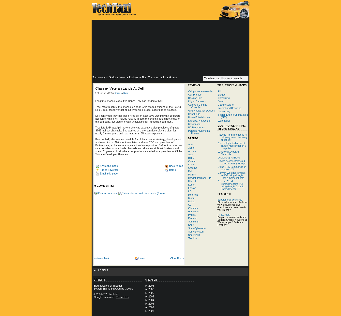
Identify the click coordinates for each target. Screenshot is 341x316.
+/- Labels (101, 270)
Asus (191, 154)
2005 (151, 296)
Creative (192, 168)
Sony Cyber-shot (197, 228)
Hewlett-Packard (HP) (200, 178)
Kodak (191, 184)
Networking (194, 124)
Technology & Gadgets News (109, 77)
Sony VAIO (194, 235)
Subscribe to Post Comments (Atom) (143, 193)
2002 (151, 307)
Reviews (134, 77)
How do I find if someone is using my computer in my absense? (232, 137)
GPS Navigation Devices (201, 110)
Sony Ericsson (196, 231)
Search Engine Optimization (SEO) (233, 116)
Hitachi (192, 181)
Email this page (108, 173)
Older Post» (177, 258)
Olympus (193, 208)
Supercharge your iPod (229, 199)
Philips (192, 215)
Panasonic (194, 211)
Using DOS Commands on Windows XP (232, 168)
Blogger (222, 94)
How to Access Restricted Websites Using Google (232, 162)
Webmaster (224, 120)
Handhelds (194, 114)
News (125, 93)
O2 (189, 204)
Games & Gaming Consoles (197, 106)
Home (172, 169)
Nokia (191, 201)
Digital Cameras (197, 101)
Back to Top (175, 165)
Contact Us (122, 297)
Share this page (108, 165)
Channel (118, 93)
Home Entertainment (199, 117)
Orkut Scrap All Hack (229, 157)
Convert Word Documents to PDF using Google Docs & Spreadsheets (231, 175)
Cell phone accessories (201, 91)
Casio (191, 164)
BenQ (191, 158)
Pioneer (192, 218)
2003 (151, 303)
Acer (190, 144)
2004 (151, 300)
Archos (192, 151)
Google (129, 288)
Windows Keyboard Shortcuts (228, 153)
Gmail (221, 101)
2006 (151, 293)
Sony (191, 225)
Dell (190, 171)
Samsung (193, 221)
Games (173, 77)
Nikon (191, 198)
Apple (191, 147)
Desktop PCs (195, 98)
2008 (151, 285)
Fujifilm (192, 174)
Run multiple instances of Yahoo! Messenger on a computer (232, 146)
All (219, 91)
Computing (224, 98)
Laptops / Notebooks (199, 120)
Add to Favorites (109, 169)
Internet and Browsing (229, 108)
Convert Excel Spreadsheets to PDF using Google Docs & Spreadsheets (231, 185)
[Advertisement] (170, 48)
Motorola (193, 194)
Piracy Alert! (223, 214)
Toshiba (192, 238)
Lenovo (192, 188)
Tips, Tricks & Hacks (154, 77)
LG (189, 191)
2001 (151, 310)
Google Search (226, 104)
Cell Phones (194, 94)
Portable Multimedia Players (199, 132)
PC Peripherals (196, 127)
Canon (192, 161)
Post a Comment (107, 193)
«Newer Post (101, 258)
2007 (151, 289)
